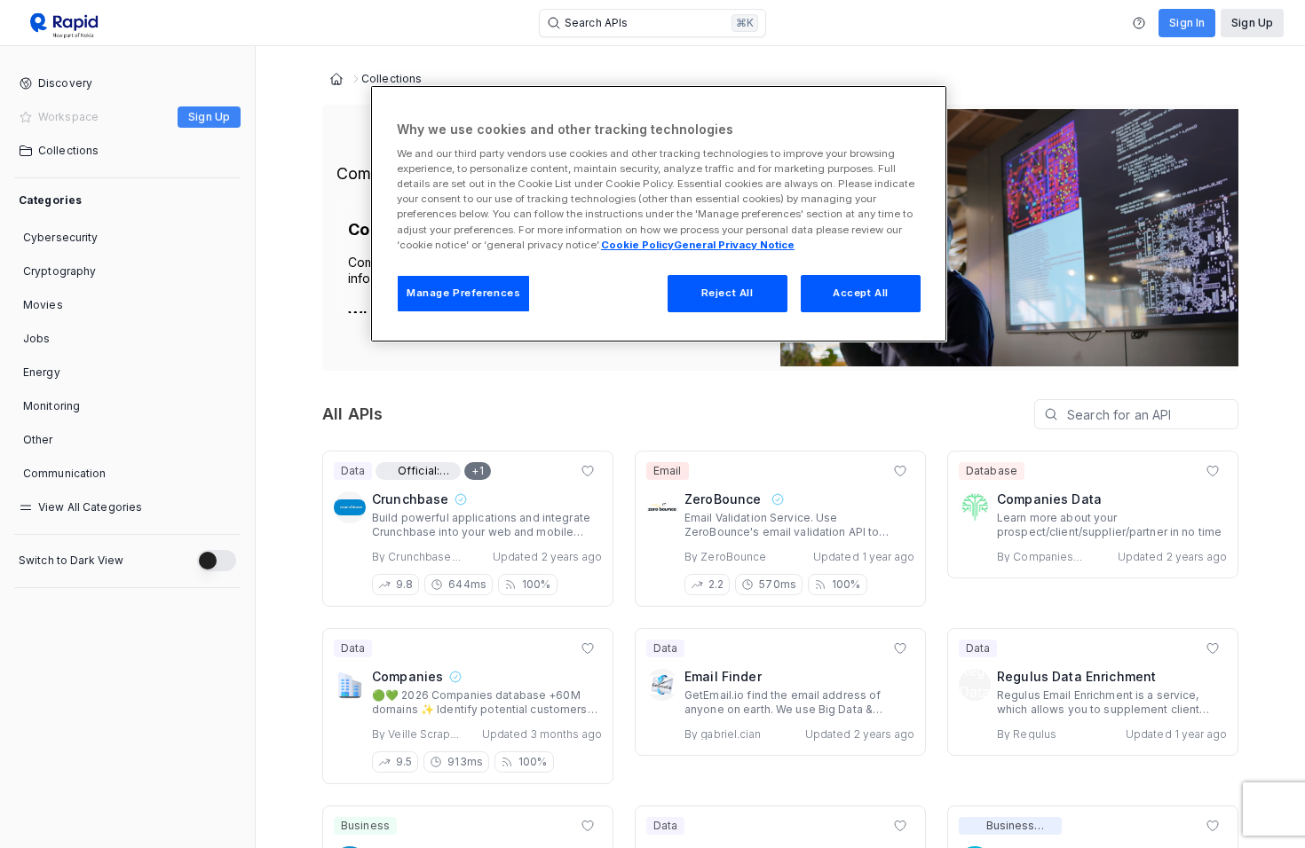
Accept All (861, 293)
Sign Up (1252, 22)
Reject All (727, 293)
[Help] (1139, 23)
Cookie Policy (637, 245)
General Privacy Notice (734, 245)
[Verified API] (460, 499)
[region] (658, 213)
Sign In (1187, 22)
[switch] (216, 560)
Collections (391, 79)
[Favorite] (587, 471)
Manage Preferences (463, 293)
